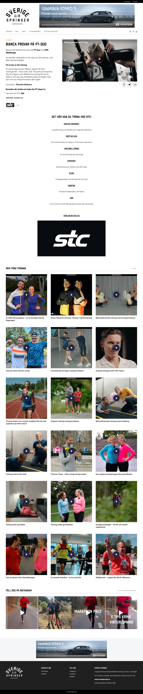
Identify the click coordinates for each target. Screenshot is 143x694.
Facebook (73, 674)
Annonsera (127, 1)
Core (71, 198)
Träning (9, 31)
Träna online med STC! (71, 216)
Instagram (73, 671)
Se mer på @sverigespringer (127, 590)
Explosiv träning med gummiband (65, 421)
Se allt (134, 268)
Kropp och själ (71, 136)
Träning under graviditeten (62, 525)
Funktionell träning (71, 149)
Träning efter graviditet (15, 525)
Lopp (24, 31)
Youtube (72, 676)
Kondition (71, 186)
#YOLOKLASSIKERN (51, 31)
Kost (17, 31)
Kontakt (135, 1)
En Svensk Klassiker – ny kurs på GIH (66, 577)
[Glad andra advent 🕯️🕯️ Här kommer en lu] (88, 612)
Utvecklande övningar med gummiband (67, 371)
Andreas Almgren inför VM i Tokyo (110, 371)
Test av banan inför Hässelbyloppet (20, 577)
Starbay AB (74, 691)
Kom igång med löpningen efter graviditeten (114, 474)
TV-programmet (35, 31)
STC (18, 105)
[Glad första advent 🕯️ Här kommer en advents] (120, 612)
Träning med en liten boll (16, 474)
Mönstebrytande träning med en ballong (112, 421)
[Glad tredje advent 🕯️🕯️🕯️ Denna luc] (22, 612)
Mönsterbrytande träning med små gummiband (115, 318)
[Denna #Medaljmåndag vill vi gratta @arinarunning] (55, 612)
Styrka (71, 173)
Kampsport (71, 161)
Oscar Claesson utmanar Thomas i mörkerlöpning (71, 318)
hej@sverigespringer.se (102, 679)
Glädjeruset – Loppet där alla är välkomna (113, 577)
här (43, 89)
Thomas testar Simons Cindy (18, 371)
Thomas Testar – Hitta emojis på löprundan (68, 474)
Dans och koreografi (71, 124)
